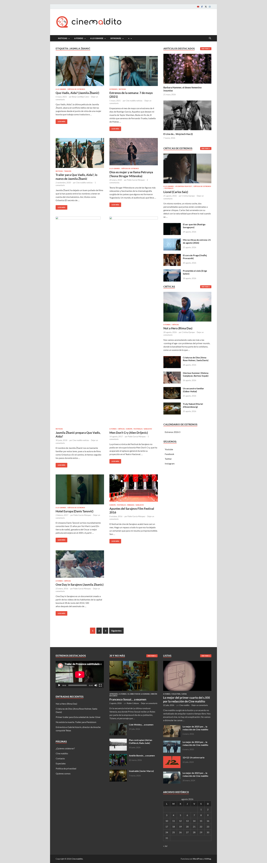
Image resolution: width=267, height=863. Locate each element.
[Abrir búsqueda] (210, 38)
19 (180, 826)
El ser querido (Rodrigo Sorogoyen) (194, 226)
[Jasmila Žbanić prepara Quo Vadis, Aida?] (80, 321)
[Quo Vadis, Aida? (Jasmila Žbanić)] (80, 71)
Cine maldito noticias (134, 101)
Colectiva (176, 694)
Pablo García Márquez (136, 180)
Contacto (60, 758)
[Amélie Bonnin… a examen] (118, 755)
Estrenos (113, 89)
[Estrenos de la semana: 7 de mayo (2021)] (133, 71)
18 (173, 826)
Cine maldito (62, 753)
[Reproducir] (59, 685)
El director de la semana (139, 694)
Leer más (60, 121)
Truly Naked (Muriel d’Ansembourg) (193, 405)
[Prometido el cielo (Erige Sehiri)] (172, 271)
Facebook (169, 454)
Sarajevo (148, 429)
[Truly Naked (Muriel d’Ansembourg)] (172, 404)
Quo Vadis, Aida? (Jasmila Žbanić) (77, 92)
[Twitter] (205, 6)
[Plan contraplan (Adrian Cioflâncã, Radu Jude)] (118, 740)
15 (201, 821)
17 (166, 826)
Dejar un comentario (149, 703)
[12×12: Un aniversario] (172, 757)
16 (208, 821)
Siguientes (116, 630)
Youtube (169, 449)
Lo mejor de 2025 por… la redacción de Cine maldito (195, 728)
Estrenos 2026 (172, 432)
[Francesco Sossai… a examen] (133, 662)
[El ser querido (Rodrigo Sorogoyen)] (172, 224)
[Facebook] (202, 6)
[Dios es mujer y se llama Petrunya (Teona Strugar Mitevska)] (133, 151)
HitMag (207, 859)
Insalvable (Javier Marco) (141, 771)
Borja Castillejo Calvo (80, 97)
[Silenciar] (95, 685)
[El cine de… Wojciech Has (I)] (187, 115)
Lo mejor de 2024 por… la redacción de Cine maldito (195, 743)
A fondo (78, 38)
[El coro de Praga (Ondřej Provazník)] (172, 255)
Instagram (170, 463)
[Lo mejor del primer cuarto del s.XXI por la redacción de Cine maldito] (187, 662)
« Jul (165, 846)
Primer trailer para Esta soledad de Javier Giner (78, 717)
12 (180, 821)
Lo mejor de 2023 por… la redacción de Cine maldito (195, 774)
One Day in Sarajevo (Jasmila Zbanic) (79, 584)
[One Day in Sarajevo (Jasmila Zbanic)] (80, 564)
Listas (184, 694)
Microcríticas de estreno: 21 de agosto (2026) (197, 241)
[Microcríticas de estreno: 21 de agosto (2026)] (172, 240)
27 (187, 832)
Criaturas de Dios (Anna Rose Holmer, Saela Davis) (195, 359)
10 (166, 821)
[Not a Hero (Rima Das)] (187, 307)
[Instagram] (209, 6)
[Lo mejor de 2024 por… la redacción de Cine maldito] (172, 742)
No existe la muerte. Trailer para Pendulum (76, 722)
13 (187, 821)
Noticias (62, 38)
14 (194, 821)
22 (201, 826)
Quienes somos (63, 773)
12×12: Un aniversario (193, 757)
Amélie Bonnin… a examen (142, 755)
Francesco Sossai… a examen (127, 699)
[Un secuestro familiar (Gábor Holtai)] (172, 388)
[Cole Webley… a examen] (118, 724)
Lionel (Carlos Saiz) (175, 192)
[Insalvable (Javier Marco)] (118, 771)
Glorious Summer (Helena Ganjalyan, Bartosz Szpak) (195, 374)
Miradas (130, 505)
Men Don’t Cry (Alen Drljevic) (128, 432)
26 (180, 832)
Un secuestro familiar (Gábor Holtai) (193, 390)
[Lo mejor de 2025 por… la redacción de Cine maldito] (172, 726)
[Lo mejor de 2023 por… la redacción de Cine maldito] (172, 773)
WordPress (198, 859)
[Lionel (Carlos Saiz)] (187, 169)
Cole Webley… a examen (141, 724)
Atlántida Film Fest (183, 186)
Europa (129, 429)
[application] (80, 674)
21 (194, 826)
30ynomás (115, 38)
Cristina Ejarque (188, 196)
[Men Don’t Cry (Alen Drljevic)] (133, 321)
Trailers (67, 171)
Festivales (138, 429)
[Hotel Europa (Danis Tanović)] (80, 489)
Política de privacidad (66, 768)
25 (173, 832)
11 (173, 821)
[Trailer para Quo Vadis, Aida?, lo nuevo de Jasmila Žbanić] (80, 153)
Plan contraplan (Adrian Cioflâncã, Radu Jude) (140, 741)
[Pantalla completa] (100, 685)
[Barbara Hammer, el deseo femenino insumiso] (187, 68)
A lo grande (96, 38)
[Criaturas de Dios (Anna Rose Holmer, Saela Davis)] (172, 357)
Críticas (121, 429)
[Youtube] (198, 6)
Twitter (168, 458)
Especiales (61, 763)
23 (208, 826)
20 (187, 826)
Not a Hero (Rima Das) (177, 328)
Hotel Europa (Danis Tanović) (74, 511)
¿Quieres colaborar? (65, 748)
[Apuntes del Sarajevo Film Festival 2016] (133, 488)
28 (194, 832)
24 (166, 832)
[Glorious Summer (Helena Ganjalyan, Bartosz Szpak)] (172, 373)
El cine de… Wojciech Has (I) (178, 134)
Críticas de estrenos (76, 89)
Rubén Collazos (133, 703)
